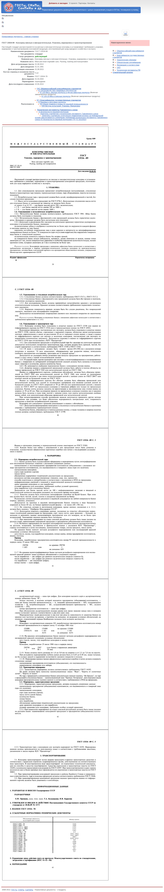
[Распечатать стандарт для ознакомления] (125, 33)
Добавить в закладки (58, 3)
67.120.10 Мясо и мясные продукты (55, 96)
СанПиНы (29, 890)
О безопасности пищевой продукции (53, 112)
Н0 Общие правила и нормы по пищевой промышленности (64, 104)
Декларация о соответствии (128, 65)
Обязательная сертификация (129, 62)
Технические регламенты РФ (128, 70)
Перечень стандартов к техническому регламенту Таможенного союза (69, 114)
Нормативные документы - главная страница (20, 36)
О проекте (73, 3)
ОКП (118, 67)
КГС (59, 100)
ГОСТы (14, 890)
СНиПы (21, 890)
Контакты (91, 3)
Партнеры (82, 3)
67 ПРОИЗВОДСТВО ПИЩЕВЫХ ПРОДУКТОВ (57, 90)
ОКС (59, 89)
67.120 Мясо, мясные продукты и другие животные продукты (65, 92)
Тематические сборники (126, 60)
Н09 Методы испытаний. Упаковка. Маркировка (60, 106)
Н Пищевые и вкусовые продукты (52, 102)
